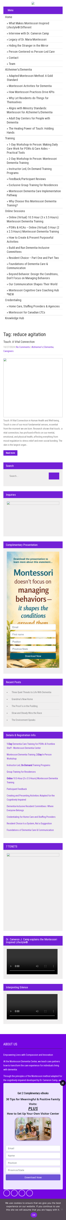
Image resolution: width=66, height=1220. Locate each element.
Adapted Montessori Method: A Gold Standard (30, 78)
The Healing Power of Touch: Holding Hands (30, 130)
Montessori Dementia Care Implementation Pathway (34, 193)
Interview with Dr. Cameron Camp (29, 33)
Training (10, 138)
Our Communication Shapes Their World (33, 284)
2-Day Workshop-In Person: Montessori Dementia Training (32, 160)
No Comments (23, 347)
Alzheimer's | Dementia (42, 347)
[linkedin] (22, 1193)
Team (12, 64)
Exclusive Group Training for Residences (33, 185)
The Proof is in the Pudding (25, 706)
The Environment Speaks (23, 720)
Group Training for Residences (21, 771)
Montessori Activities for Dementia (30, 86)
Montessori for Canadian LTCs (27, 312)
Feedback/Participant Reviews (27, 179)
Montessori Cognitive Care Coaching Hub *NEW (33, 292)
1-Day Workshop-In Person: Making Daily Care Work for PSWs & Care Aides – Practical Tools (32, 148)
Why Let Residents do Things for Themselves (28, 100)
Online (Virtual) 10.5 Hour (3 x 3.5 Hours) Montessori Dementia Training (33, 219)
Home (8, 17)
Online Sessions (15, 211)
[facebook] (6, 1193)
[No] (61, 1209)
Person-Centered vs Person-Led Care (32, 51)
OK (34, 1215)
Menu (10, 10)
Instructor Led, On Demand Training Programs (29, 171)
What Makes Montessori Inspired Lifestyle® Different (28, 25)
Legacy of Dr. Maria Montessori (28, 39)
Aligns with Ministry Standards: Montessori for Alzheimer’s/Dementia (29, 110)
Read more (10, 453)
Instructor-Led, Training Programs (28, 765)
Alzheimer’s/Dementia (18, 69)
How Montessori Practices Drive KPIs (31, 92)
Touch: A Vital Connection (19, 342)
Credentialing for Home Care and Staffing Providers (31, 817)
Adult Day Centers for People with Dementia (28, 120)
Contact (13, 57)
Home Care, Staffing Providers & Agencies (34, 306)
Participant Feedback (17, 789)
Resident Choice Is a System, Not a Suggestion (29, 823)
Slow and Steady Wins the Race (27, 713)
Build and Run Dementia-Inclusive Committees (28, 249)
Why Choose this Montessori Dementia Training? (31, 203)
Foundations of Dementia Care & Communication (27, 266)
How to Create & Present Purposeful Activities (30, 239)
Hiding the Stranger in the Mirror (28, 45)
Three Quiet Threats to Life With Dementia (31, 692)
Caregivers (8, 351)
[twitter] (14, 1193)
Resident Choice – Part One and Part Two (34, 258)
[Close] (63, 1083)
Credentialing (13, 300)
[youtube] (29, 1193)
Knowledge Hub (14, 318)
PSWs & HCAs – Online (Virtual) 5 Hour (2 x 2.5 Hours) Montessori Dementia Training (33, 229)
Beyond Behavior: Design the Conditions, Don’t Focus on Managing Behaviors (32, 276)
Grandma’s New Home (22, 699)
